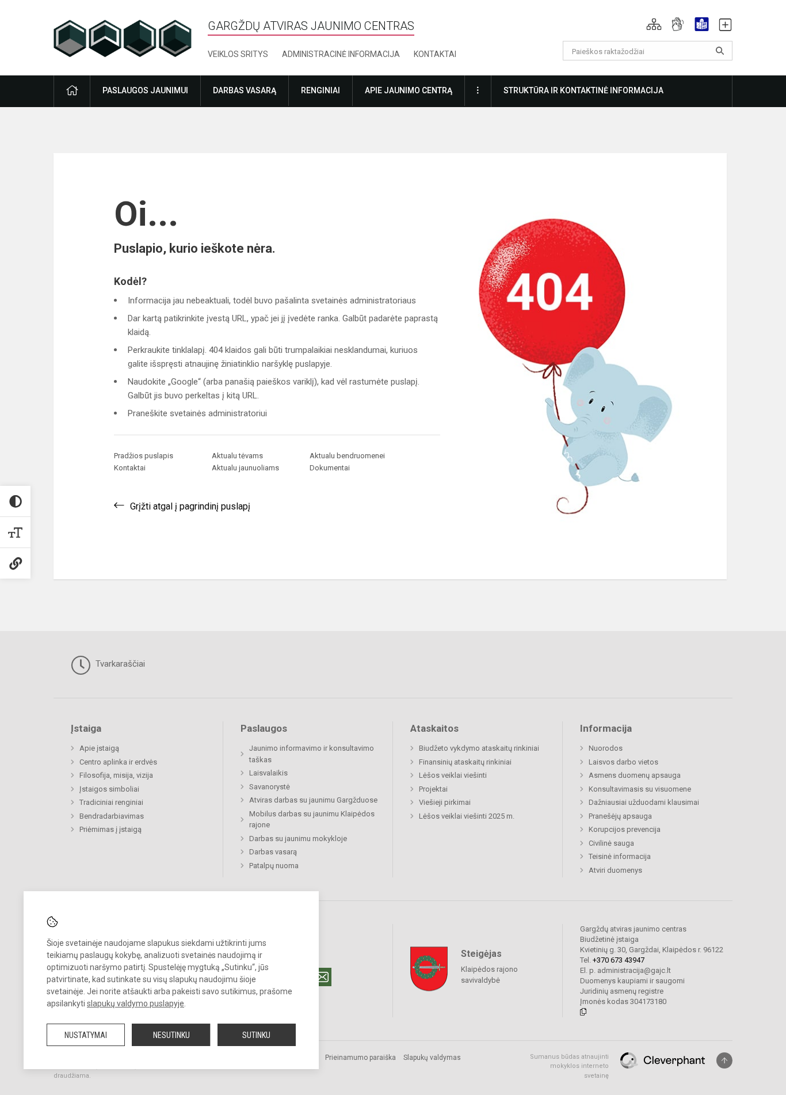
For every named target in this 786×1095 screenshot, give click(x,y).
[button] (654, 24)
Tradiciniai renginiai (111, 802)
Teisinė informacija (620, 856)
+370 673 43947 (618, 960)
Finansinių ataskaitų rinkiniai (465, 762)
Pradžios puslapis (143, 455)
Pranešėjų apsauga (620, 816)
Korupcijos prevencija (625, 829)
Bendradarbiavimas (111, 816)
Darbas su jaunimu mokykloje (298, 838)
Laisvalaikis (268, 773)
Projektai (433, 789)
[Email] (322, 977)
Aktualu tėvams (237, 455)
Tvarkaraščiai (119, 664)
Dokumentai (330, 467)
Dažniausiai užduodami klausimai (644, 802)
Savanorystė (269, 786)
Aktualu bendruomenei (347, 455)
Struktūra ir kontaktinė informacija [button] (583, 90)
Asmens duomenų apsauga (635, 775)
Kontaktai (435, 54)
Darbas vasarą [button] (244, 90)
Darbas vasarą (273, 851)
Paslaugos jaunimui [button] (145, 90)
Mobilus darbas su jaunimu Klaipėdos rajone (312, 819)
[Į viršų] (724, 1060)
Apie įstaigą (99, 748)
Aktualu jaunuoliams (245, 467)
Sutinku (256, 1035)
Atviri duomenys (615, 870)
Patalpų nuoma (274, 865)
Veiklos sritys (238, 54)
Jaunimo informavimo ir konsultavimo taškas (311, 754)
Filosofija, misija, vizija (116, 775)
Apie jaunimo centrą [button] (408, 90)
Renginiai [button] (320, 90)
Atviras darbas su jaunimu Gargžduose (313, 800)
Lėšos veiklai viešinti (453, 775)
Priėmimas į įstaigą (110, 829)
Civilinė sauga (611, 843)
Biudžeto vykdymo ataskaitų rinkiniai (479, 748)
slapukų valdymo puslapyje (135, 1003)
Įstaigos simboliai (109, 789)
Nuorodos (606, 748)
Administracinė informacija (341, 54)
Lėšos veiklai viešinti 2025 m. (466, 816)
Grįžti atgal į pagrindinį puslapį (190, 506)
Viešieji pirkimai (445, 802)
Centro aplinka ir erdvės (118, 762)
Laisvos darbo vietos (623, 762)
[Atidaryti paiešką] (720, 51)
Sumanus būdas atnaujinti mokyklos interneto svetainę (569, 1066)
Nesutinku (171, 1035)
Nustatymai (85, 1035)
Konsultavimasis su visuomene (640, 789)
